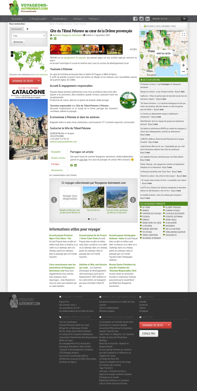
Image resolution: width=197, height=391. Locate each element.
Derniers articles (58, 157)
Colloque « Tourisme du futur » (112, 371)
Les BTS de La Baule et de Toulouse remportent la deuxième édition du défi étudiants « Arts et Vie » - (163, 189)
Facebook (143, 304)
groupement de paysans (75, 57)
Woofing (103, 340)
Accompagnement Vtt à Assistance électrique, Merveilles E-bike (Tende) (75, 345)
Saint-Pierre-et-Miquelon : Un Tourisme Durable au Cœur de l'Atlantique (116, 336)
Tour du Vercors (93, 209)
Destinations (60, 18)
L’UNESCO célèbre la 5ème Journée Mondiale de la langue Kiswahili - (162, 140)
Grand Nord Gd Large (151, 222)
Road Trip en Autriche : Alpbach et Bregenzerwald (114, 345)
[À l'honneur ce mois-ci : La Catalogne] (28, 122)
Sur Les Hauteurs (172, 228)
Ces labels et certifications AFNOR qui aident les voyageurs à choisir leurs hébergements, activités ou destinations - (163, 131)
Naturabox (170, 225)
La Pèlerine (147, 225)
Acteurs (77, 18)
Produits (60, 23)
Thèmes (93, 18)
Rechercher (18, 41)
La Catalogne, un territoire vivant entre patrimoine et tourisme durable (116, 323)
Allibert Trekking (173, 207)
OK (184, 18)
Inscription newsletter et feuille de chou (117, 301)
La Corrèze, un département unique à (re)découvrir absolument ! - (159, 115)
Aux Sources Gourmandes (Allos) (73, 355)
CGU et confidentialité (109, 307)
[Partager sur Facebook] (51, 38)
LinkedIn (142, 301)
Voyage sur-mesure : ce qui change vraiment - (162, 91)
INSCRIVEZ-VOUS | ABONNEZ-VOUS (161, 26)
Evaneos (145, 219)
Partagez (55, 164)
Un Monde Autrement (151, 238)
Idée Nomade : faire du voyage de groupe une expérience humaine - (162, 123)
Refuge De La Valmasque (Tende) (73, 327)
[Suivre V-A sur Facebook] (135, 19)
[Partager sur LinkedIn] (55, 38)
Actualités (17, 18)
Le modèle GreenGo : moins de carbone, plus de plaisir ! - (161, 196)
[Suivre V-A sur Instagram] (141, 19)
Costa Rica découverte (175, 213)
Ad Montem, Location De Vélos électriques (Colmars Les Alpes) (77, 360)
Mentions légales (107, 310)
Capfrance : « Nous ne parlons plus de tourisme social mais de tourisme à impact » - (163, 97)
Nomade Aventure (150, 228)
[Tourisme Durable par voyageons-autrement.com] (28, 7)
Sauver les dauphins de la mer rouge (115, 361)
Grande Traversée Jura (108, 331)
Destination (16, 28)
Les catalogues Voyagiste (152, 203)
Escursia (146, 216)
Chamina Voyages (172, 210)
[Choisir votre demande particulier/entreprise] (39, 81)
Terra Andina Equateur (175, 232)
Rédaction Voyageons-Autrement (67, 35)
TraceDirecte (171, 235)
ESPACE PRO (148, 333)
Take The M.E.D (106, 367)
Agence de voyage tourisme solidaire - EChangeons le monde (116, 376)
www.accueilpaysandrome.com (63, 141)
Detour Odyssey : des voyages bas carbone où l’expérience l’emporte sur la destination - (162, 166)
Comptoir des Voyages (151, 213)
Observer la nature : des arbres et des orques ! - (163, 175)
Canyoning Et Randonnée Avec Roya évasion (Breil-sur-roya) (78, 339)
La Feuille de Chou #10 (109, 358)
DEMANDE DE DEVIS (22, 81)
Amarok (145, 210)
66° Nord (146, 207)
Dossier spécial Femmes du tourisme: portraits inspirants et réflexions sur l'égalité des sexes (115, 352)
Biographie (56, 151)
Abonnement (57, 170)
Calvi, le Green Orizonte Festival (113, 383)
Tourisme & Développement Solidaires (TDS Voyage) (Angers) (76, 351)
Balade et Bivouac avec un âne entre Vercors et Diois (70, 212)
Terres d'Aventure (150, 235)
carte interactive (41, 74)
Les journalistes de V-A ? (69, 307)
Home (51, 23)
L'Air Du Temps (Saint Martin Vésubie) (75, 331)
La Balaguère (171, 222)
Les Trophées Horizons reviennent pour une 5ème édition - (162, 158)
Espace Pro (64, 301)
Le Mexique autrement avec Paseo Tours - (161, 171)
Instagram (143, 310)
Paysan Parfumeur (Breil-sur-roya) (74, 324)
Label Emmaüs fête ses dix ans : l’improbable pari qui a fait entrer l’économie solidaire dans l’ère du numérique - (162, 149)
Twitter (142, 307)
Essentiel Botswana (174, 216)
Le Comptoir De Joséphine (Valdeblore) (76, 334)
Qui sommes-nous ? (68, 304)
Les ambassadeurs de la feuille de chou (76, 310)
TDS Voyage (147, 232)
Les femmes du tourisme (110, 364)
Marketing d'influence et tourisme (114, 380)
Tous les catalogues (68, 321)
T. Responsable (38, 18)
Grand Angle (171, 219)
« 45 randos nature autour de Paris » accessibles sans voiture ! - (163, 182)
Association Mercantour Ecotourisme (115, 327)
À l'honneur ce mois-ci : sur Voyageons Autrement (160, 86)
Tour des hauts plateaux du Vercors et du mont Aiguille (117, 212)
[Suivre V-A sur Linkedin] (147, 19)
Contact (103, 304)
